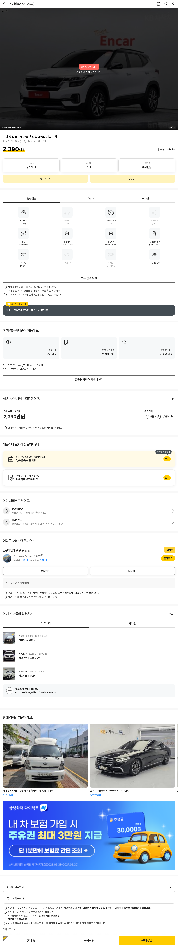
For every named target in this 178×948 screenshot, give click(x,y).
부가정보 (146, 198)
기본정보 (89, 198)
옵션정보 (31, 198)
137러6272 (20, 4)
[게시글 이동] (89, 638)
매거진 (132, 623)
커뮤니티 (46, 623)
